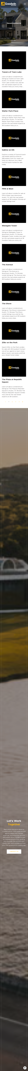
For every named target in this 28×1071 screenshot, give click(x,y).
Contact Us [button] (14, 851)
